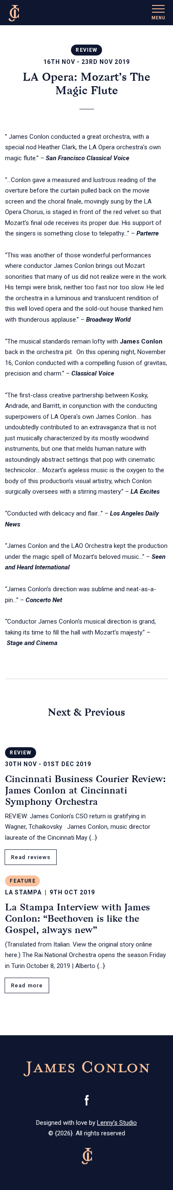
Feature (22, 881)
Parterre (147, 233)
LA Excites (145, 491)
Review (86, 50)
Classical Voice (92, 373)
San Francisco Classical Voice (87, 158)
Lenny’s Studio (117, 1123)
